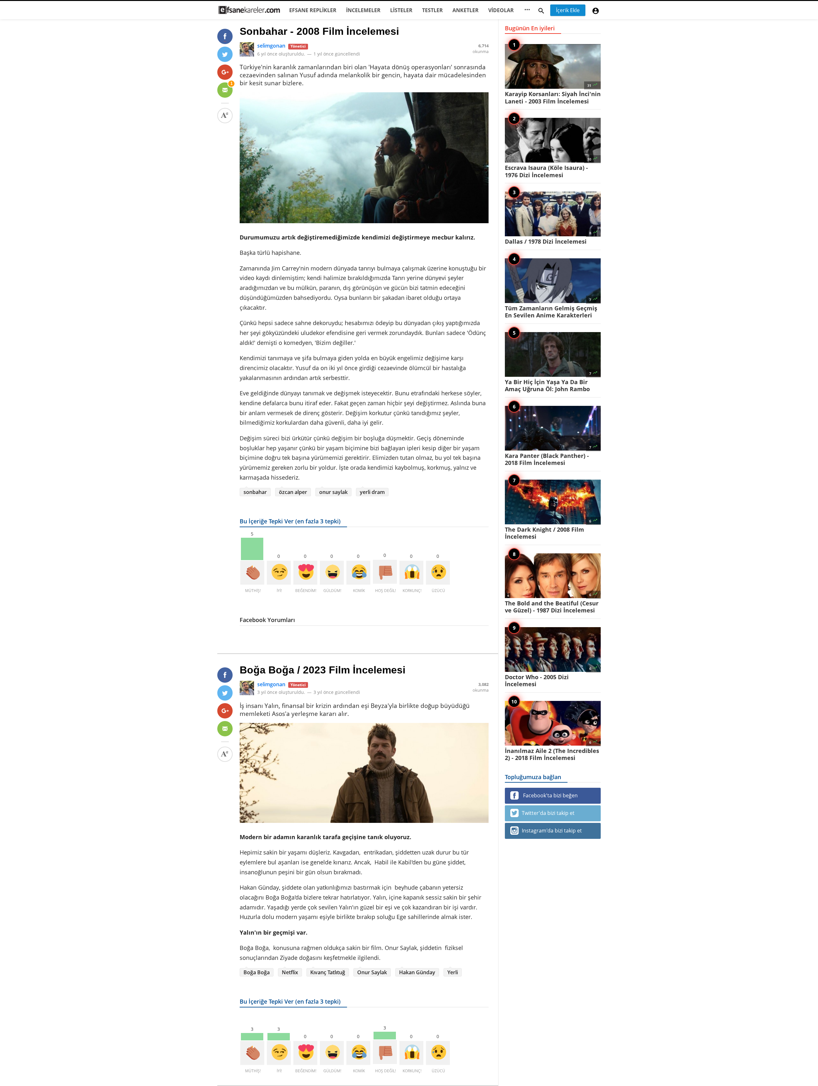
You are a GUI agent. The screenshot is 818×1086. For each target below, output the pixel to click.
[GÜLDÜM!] (332, 573)
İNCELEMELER (363, 10)
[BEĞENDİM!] (305, 573)
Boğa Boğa (256, 972)
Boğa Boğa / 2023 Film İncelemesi (322, 670)
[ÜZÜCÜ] (438, 573)
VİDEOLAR (501, 10)
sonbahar (255, 492)
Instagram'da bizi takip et (552, 830)
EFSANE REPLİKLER (312, 10)
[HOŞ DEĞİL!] (385, 572)
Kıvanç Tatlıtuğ (327, 972)
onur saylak (333, 492)
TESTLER (432, 10)
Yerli (452, 972)
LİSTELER (401, 10)
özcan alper (293, 492)
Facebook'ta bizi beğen (550, 795)
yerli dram (372, 492)
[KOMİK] (358, 573)
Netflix (290, 972)
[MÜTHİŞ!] (252, 573)
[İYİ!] (279, 573)
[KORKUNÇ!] (411, 573)
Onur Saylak (372, 972)
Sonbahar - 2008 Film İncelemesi (319, 31)
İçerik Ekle (568, 10)
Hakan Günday (417, 972)
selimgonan (271, 45)
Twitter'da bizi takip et (548, 812)
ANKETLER (465, 10)
